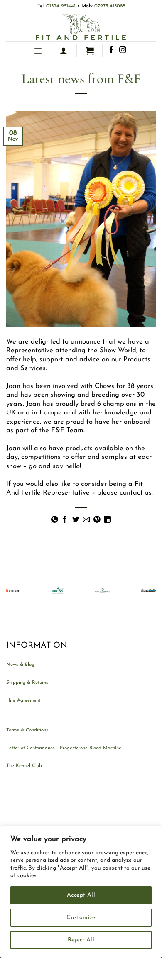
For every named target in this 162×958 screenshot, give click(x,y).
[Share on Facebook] (65, 520)
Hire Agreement (23, 700)
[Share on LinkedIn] (107, 520)
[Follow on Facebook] (111, 50)
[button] (38, 50)
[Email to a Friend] (86, 520)
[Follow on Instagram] (122, 50)
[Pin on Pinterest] (97, 520)
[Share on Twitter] (75, 520)
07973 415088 (109, 6)
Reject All (81, 940)
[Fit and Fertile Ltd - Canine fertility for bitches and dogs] (81, 26)
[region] (81, 892)
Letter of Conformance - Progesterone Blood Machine (63, 748)
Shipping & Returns (27, 682)
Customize (81, 917)
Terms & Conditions (27, 730)
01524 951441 (61, 6)
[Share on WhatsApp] (54, 520)
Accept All (81, 895)
